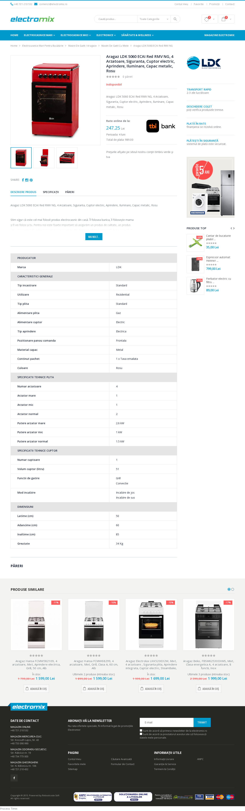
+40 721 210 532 (23, 4)
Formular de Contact (122, 764)
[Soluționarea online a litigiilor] (134, 796)
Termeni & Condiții (164, 769)
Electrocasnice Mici (74, 35)
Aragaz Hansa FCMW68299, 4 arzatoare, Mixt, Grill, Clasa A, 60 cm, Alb (93, 664)
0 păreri (128, 76)
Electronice (104, 35)
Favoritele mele (77, 764)
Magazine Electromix (219, 35)
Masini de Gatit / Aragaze (82, 45)
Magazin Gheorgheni (24, 762)
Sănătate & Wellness (136, 35)
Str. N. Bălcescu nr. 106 (23, 765)
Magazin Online (20, 727)
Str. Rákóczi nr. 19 (21, 752)
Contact (229, 4)
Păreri (69, 192)
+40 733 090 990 (19, 743)
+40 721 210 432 (19, 769)
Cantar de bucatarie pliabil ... (218, 237)
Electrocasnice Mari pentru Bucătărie (42, 45)
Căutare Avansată (121, 759)
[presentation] (16, 100)
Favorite (199, 4)
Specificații (51, 192)
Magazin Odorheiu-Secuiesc (28, 749)
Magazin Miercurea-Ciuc (26, 736)
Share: (15, 179)
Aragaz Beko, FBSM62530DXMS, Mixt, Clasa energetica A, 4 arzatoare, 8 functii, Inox (208, 664)
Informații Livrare (164, 759)
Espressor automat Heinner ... (218, 258)
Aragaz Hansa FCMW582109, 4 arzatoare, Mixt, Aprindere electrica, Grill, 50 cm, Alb (36, 664)
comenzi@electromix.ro (53, 4)
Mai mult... (94, 237)
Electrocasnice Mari (38, 35)
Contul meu (181, 4)
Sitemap (73, 769)
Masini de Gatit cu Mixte (115, 45)
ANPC (200, 759)
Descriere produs (23, 192)
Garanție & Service (165, 764)
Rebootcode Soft (50, 795)
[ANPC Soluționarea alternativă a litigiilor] (94, 796)
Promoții (214, 4)
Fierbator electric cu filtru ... (218, 280)
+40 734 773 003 (19, 756)
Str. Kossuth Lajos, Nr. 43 (25, 740)
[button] (210, 19)
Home (14, 35)
